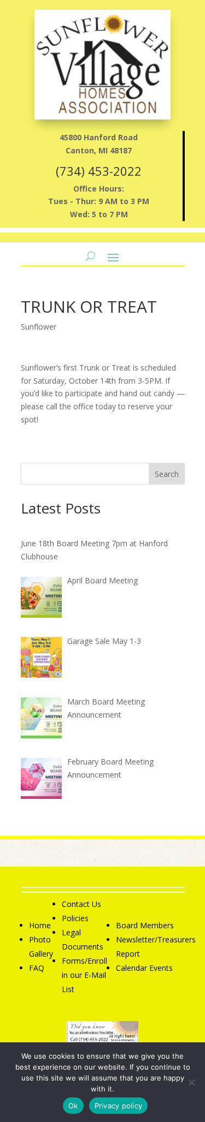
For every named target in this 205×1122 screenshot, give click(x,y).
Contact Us (81, 904)
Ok (73, 1105)
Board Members (145, 925)
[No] (191, 1082)
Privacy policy (119, 1105)
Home (40, 925)
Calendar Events (144, 968)
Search (167, 474)
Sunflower (38, 326)
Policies (75, 918)
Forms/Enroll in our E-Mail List (84, 975)
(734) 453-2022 (99, 171)
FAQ (36, 968)
